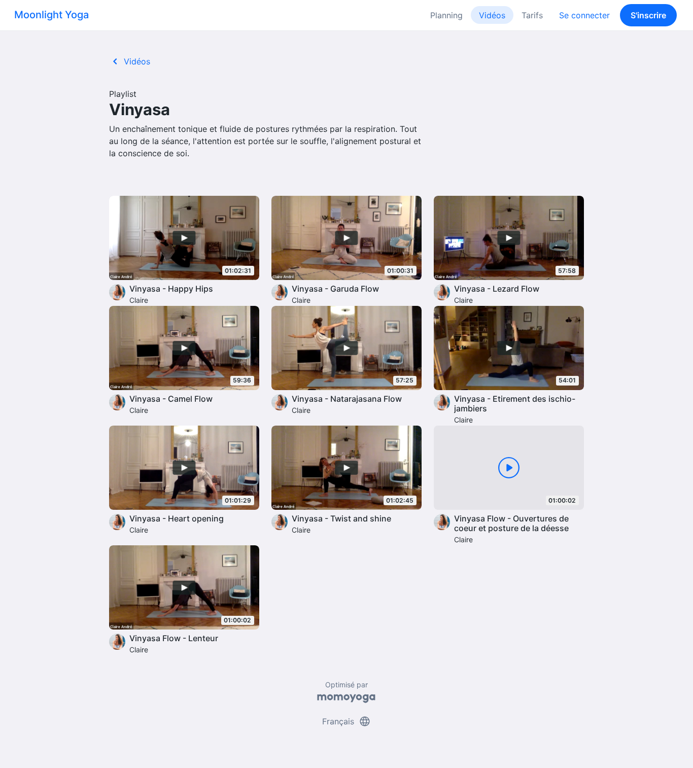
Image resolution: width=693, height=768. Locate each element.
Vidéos (492, 15)
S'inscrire (648, 15)
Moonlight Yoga (51, 15)
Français (346, 721)
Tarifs (532, 15)
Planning (446, 15)
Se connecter (584, 15)
